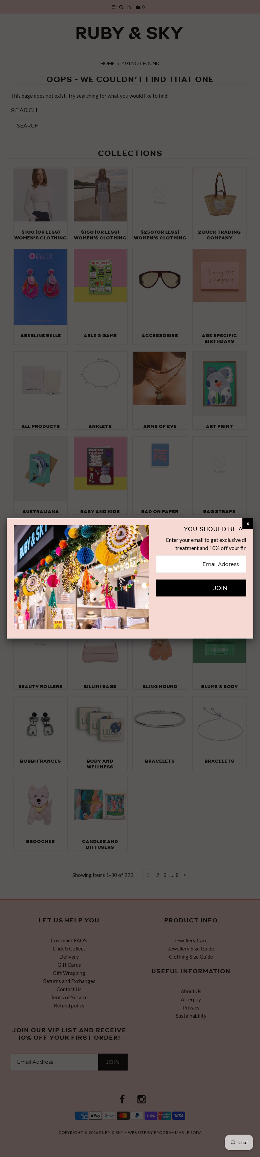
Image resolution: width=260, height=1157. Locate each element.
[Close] (247, 523)
